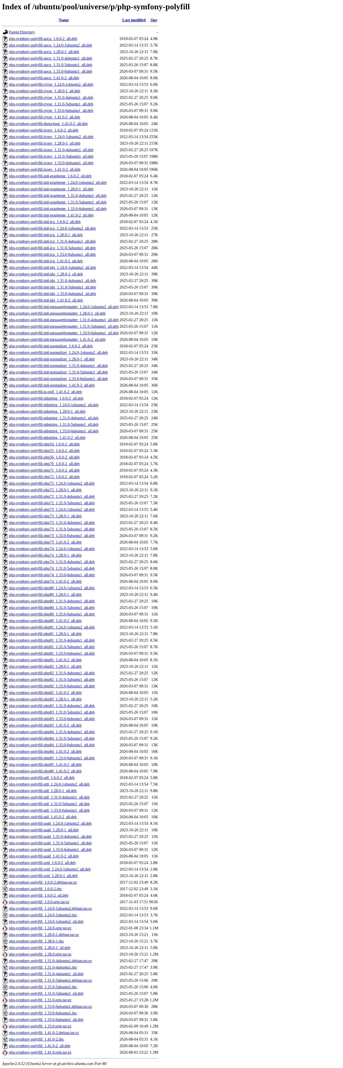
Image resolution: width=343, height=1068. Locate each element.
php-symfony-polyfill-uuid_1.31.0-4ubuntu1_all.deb (50, 836)
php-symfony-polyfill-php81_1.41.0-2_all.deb (45, 660)
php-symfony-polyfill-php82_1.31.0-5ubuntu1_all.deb (52, 679)
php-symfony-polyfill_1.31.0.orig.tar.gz (40, 1000)
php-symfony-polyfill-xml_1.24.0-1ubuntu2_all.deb (50, 869)
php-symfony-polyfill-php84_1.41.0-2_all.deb (45, 751)
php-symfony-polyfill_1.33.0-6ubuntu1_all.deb (46, 1019)
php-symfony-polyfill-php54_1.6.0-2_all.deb (44, 444)
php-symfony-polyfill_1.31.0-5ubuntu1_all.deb (46, 993)
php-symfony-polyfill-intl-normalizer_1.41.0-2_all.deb (52, 385)
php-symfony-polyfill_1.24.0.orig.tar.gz (40, 928)
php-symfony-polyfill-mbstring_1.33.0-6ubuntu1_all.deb (53, 431)
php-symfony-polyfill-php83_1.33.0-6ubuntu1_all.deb (52, 719)
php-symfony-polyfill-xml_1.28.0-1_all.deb (43, 876)
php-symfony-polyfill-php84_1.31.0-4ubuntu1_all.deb (52, 732)
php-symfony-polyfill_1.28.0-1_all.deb (39, 948)
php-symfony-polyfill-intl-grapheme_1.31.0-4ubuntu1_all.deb (57, 195)
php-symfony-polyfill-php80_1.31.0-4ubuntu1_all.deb (52, 601)
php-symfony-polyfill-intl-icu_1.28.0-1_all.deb (46, 235)
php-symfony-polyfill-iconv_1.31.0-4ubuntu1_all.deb (51, 150)
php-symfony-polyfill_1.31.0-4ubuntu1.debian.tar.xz (50, 961)
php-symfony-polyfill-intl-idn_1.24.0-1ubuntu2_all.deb (52, 267)
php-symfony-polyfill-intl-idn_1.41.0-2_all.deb (46, 300)
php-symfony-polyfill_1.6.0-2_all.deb (38, 895)
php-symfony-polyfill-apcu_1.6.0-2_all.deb (43, 38)
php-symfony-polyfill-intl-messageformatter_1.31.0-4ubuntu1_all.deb (64, 320)
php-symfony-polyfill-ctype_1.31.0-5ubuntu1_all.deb (51, 104)
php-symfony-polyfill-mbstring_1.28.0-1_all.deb (47, 411)
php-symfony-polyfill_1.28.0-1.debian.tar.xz (44, 934)
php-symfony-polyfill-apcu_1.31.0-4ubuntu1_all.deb (50, 58)
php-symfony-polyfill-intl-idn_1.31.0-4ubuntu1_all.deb (52, 280)
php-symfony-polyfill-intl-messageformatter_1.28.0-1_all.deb (57, 313)
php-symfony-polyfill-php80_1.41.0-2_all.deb (45, 621)
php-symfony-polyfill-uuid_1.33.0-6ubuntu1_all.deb (50, 849)
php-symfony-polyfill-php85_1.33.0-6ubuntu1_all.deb (52, 758)
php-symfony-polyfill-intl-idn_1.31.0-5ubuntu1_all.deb (52, 287)
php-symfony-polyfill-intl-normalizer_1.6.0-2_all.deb (51, 346)
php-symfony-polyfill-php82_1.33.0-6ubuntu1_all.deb (52, 686)
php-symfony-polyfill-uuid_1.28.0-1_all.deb (44, 830)
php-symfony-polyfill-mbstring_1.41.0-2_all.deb (47, 437)
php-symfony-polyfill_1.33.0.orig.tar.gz (40, 1026)
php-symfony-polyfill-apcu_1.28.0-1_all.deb (44, 52)
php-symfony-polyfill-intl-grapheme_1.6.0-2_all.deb (50, 176)
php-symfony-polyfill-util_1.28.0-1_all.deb (43, 791)
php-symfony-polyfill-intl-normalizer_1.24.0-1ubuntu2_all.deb (58, 352)
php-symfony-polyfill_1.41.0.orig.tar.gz (40, 1052)
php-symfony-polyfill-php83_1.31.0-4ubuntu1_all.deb (52, 706)
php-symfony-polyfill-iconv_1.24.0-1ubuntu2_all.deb (51, 137)
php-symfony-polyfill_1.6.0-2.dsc (35, 889)
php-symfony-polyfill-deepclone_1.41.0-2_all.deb (48, 123)
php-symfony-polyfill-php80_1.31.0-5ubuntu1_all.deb (52, 607)
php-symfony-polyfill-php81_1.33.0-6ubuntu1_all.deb (52, 653)
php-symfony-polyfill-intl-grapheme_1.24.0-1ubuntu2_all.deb (57, 182)
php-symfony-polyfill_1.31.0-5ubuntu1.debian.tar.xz (50, 980)
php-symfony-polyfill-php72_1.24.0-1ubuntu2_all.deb (52, 483)
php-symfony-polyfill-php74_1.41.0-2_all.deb (45, 581)
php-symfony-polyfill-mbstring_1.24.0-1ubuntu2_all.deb (53, 405)
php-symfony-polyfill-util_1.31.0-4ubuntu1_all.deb (49, 797)
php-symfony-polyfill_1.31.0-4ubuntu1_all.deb (46, 974)
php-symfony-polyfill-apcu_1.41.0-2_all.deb (44, 78)
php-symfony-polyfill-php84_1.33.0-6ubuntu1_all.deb (52, 745)
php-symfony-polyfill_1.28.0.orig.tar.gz (40, 954)
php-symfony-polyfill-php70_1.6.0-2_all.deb (44, 464)
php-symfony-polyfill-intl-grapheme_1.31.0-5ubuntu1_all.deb (57, 202)
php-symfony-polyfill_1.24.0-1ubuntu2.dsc (43, 915)
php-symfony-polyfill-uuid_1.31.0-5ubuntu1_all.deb (50, 843)
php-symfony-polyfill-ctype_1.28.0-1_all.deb (44, 91)
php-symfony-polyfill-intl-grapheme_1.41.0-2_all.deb (51, 215)
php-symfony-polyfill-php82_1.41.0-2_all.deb (45, 692)
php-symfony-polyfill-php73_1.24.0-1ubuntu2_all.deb (52, 509)
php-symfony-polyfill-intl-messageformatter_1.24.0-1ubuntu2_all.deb (64, 307)
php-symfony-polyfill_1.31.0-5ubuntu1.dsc (43, 987)
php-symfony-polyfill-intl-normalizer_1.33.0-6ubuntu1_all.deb (58, 379)
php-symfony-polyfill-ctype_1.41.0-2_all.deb (44, 117)
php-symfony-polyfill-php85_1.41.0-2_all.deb (45, 764)
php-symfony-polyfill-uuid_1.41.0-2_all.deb (44, 856)
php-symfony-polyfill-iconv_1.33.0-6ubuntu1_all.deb (51, 163)
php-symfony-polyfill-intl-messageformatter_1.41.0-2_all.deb (57, 339)
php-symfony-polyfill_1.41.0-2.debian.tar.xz (44, 1033)
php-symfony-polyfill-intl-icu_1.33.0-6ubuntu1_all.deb (52, 254)
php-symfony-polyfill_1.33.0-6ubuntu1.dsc (43, 1013)
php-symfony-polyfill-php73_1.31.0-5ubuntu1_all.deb (52, 529)
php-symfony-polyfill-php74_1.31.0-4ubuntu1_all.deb (52, 562)
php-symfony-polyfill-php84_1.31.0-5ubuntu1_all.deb (52, 738)
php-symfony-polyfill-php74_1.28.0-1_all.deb (45, 555)
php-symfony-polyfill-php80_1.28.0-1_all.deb (45, 594)
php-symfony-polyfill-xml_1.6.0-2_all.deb (42, 862)
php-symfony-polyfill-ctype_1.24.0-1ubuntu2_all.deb (51, 84)
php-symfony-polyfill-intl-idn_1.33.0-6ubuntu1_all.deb (52, 294)
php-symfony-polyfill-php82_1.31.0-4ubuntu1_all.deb (52, 673)
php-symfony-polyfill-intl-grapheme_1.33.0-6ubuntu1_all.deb (57, 209)
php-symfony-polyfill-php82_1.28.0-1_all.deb (45, 666)
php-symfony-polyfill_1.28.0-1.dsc (36, 941)
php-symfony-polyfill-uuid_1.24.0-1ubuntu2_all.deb (50, 823)
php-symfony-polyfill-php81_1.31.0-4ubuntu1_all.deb (52, 640)
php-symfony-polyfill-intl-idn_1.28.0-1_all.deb (46, 274)
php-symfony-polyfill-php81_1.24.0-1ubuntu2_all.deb (52, 627)
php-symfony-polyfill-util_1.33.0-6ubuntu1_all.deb (49, 810)
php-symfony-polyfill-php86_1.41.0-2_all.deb (45, 771)
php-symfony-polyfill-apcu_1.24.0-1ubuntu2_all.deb (50, 45)
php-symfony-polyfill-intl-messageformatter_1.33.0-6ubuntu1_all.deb (64, 333)
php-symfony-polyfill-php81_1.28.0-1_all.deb (45, 634)
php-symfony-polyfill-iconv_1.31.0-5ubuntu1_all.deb (51, 156)
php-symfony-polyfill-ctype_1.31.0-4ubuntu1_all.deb (51, 97)
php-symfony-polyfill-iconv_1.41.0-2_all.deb (44, 169)
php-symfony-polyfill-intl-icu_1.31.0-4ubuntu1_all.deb (52, 241)
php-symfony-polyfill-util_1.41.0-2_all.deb (43, 817)
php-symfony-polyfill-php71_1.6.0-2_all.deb (44, 470)
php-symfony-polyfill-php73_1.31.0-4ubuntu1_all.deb (52, 522)
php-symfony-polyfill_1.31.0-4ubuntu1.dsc (43, 967)
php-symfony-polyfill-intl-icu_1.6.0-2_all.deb (45, 222)
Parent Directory (22, 32)
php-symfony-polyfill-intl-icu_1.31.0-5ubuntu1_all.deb (52, 248)
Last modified (134, 20)
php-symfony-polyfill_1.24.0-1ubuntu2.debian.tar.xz (50, 908)
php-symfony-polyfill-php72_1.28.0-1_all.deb (45, 490)
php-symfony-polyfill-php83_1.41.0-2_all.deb (45, 725)
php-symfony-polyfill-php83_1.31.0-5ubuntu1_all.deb (52, 712)
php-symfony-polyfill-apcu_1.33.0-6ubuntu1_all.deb (50, 71)
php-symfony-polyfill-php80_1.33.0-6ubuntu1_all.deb (52, 614)
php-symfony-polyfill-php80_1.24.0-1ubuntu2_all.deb (52, 588)
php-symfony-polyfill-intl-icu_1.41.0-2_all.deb (46, 261)
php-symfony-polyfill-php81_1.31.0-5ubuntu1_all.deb (52, 647)
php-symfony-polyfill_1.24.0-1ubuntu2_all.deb (46, 921)
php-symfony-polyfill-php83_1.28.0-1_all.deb (45, 699)
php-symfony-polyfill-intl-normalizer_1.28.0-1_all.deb (52, 359)
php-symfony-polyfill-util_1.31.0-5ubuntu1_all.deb (49, 804)
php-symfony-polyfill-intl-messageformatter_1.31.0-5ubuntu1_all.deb (64, 326)
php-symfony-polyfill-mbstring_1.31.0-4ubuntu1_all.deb (53, 418)
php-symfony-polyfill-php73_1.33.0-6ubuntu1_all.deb (52, 535)
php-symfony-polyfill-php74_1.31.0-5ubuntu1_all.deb (52, 568)
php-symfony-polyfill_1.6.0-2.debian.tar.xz (43, 882)
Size (153, 20)
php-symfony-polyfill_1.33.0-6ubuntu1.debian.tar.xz (50, 1006)
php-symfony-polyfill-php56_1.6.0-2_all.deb (44, 457)
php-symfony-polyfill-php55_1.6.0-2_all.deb (44, 450)
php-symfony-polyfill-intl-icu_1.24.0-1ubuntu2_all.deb (52, 228)
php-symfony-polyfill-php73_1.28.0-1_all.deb (45, 516)
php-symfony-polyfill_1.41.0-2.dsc (36, 1039)
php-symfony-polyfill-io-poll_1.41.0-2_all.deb (45, 392)
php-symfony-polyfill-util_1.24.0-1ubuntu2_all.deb (49, 784)
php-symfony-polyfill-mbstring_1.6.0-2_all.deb (46, 398)
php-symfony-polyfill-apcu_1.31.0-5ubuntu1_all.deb (50, 65)
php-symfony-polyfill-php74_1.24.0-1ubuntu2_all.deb (52, 549)
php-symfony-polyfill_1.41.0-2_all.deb (39, 1046)
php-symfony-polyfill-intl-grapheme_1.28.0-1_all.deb (51, 189)
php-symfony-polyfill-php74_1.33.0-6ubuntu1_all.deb (52, 575)
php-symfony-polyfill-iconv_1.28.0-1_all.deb (44, 143)
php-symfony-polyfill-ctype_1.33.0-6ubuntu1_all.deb (51, 110)
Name (64, 20)
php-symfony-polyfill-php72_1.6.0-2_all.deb (44, 477)
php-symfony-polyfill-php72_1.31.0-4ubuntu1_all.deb (52, 496)
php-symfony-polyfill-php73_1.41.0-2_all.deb (45, 542)
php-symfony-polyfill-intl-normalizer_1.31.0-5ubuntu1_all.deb (58, 372)
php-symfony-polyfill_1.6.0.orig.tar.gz (39, 902)
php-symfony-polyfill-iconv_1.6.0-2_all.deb (43, 130)
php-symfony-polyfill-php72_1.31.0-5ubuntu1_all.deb (52, 503)
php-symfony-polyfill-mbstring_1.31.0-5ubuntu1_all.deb (53, 424)
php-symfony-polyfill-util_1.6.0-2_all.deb (42, 777)
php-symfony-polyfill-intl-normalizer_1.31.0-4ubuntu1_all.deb (58, 365)
